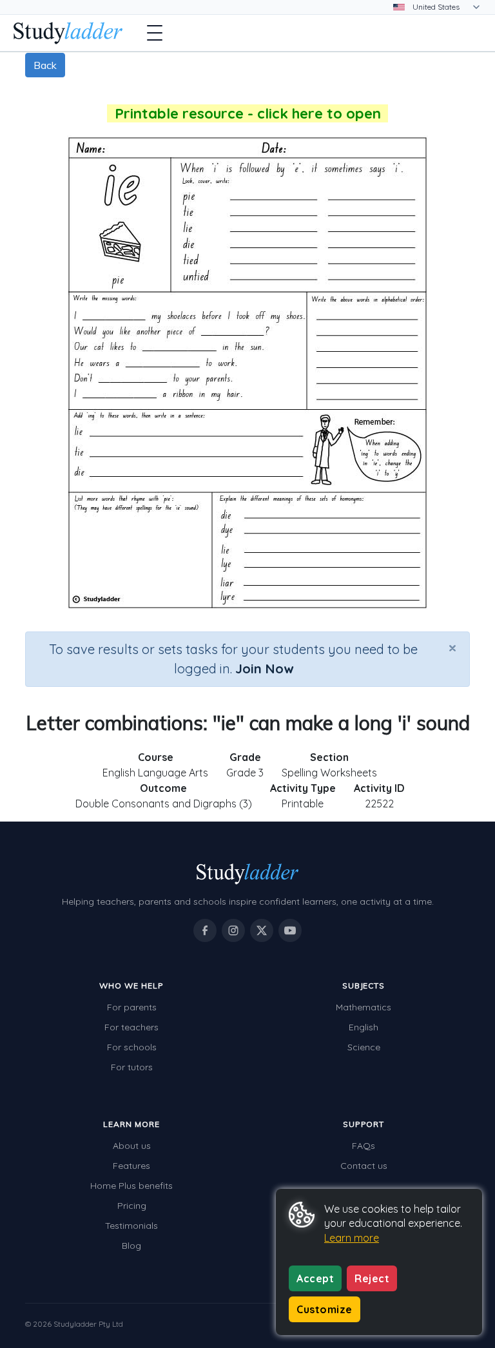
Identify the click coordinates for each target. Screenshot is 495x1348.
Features (131, 1165)
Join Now (264, 668)
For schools (132, 1047)
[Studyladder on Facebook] (205, 930)
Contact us (363, 1165)
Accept (315, 1278)
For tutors (132, 1067)
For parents (132, 1007)
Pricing (131, 1205)
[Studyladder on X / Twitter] (261, 930)
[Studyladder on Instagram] (233, 930)
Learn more (351, 1237)
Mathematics (363, 1007)
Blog (131, 1245)
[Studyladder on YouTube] (290, 930)
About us (132, 1145)
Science (363, 1047)
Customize (324, 1309)
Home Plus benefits (131, 1185)
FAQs (363, 1145)
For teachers (131, 1027)
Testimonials (131, 1225)
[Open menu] (155, 33)
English (363, 1027)
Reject (371, 1278)
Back (45, 65)
